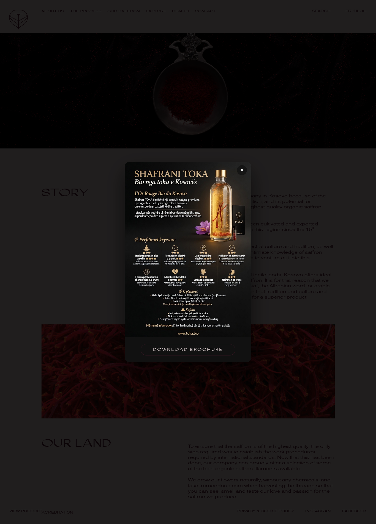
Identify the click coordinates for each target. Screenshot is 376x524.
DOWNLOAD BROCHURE (188, 349)
